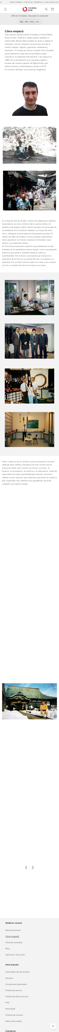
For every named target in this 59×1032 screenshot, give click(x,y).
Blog (7, 948)
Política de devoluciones (16, 996)
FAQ (7, 1003)
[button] (5, 9)
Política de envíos (13, 990)
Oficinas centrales (14, 942)
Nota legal (10, 1009)
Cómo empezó (12, 936)
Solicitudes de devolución (17, 972)
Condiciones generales (16, 984)
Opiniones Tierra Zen (15, 955)
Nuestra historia (13, 930)
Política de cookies (14, 1015)
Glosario (9, 978)
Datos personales (13, 1021)
